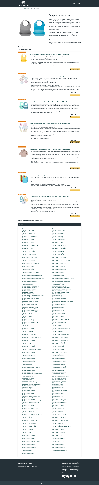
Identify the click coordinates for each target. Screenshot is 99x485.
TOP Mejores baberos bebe (58, 272)
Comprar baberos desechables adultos (30, 272)
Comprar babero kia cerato (28, 366)
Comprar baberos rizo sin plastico (59, 450)
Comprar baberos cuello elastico (29, 431)
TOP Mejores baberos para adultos (59, 248)
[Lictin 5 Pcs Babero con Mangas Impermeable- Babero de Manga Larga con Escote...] (23, 79)
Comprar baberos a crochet (58, 387)
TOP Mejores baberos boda (28, 393)
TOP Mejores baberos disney (28, 352)
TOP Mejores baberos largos (28, 372)
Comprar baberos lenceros (58, 310)
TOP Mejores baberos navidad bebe (60, 420)
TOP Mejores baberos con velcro (29, 334)
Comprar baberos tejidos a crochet (29, 260)
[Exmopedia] (23, 3)
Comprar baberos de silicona (28, 428)
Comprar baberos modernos (28, 305)
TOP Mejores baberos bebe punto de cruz (31, 342)
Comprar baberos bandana (28, 406)
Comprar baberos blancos (27, 259)
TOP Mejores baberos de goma (29, 444)
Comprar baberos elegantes (58, 373)
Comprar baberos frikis (57, 295)
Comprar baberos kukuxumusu (28, 316)
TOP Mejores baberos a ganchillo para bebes (62, 265)
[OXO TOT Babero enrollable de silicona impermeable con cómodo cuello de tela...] (23, 58)
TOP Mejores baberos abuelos (58, 351)
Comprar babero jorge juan (58, 354)
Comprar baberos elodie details (59, 302)
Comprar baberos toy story (58, 231)
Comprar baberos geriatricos (58, 283)
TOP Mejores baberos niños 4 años (59, 280)
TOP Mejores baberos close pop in (29, 424)
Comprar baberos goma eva (58, 408)
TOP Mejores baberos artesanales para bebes (32, 373)
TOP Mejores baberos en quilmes (29, 370)
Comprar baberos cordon (57, 236)
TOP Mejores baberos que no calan (59, 348)
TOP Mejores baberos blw (27, 418)
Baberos (28, 8)
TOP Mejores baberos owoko (58, 358)
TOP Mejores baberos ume (58, 370)
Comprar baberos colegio (27, 284)
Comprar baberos (26, 265)
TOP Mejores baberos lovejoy (28, 340)
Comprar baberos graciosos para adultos (61, 246)
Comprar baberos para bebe (58, 355)
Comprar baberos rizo (27, 417)
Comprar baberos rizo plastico (28, 452)
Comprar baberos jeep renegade (29, 314)
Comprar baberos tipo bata (28, 234)
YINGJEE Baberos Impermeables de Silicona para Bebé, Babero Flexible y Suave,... (50, 196)
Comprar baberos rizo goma (28, 269)
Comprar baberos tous (27, 364)
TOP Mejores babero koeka (58, 316)
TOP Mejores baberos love (28, 443)
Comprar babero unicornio (57, 384)
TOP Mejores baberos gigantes (59, 263)
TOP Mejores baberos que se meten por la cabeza (63, 278)
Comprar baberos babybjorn (58, 275)
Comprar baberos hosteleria (28, 440)
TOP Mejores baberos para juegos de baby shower (33, 295)
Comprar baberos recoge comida (59, 286)
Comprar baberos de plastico (28, 332)
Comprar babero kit (26, 296)
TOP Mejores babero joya (27, 248)
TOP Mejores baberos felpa (28, 290)
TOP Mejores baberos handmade (29, 239)
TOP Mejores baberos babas (58, 293)
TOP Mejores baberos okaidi (58, 393)
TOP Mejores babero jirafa (58, 429)
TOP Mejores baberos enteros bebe (29, 311)
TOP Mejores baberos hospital (28, 438)
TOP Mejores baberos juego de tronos (60, 337)
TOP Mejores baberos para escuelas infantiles (32, 414)
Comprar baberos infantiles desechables (60, 334)
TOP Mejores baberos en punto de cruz (60, 319)
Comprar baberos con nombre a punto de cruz (62, 328)
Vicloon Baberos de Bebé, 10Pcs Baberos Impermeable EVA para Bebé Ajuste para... (50, 123)
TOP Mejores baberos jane (28, 262)
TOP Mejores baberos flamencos (59, 375)
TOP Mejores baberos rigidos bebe (59, 390)
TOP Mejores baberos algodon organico (60, 292)
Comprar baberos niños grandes (59, 361)
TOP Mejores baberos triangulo (59, 257)
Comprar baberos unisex (27, 302)
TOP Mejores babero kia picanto (59, 382)
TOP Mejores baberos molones (28, 399)
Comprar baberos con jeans (58, 349)
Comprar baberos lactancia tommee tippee (31, 396)
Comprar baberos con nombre (58, 239)
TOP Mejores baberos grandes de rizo (60, 376)
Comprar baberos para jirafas (58, 364)
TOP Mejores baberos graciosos (59, 320)
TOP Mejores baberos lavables (28, 390)
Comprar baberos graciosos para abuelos (31, 391)
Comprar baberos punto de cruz (59, 367)
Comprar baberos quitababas (58, 234)
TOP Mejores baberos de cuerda (59, 269)
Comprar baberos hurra (27, 379)
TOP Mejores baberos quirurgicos (29, 287)
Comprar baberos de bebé (27, 432)
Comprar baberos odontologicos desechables (31, 382)
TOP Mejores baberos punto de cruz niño (31, 367)
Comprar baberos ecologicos (28, 268)
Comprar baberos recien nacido (59, 372)
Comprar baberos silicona (57, 329)
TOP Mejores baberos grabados (59, 298)
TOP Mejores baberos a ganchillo (59, 259)
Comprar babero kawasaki (57, 256)
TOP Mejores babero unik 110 (58, 249)
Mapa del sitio (60, 483)
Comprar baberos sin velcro (58, 284)
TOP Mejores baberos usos (58, 444)
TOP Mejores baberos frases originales (30, 263)
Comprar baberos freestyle (58, 253)
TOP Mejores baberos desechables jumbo (61, 391)
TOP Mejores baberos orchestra (29, 323)
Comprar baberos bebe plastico (59, 381)
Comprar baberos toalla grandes (29, 423)
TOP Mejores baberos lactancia (59, 379)
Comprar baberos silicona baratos (29, 369)
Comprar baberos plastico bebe (29, 426)
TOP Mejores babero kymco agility (59, 366)
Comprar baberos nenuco (27, 354)
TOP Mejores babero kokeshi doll (59, 339)
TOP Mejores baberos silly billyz (59, 415)
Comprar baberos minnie (57, 277)
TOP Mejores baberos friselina (28, 319)
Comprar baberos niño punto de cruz (30, 301)
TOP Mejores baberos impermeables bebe (61, 281)
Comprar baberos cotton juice (58, 313)
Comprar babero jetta (26, 415)
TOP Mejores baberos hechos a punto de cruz (62, 243)
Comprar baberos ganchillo (58, 307)
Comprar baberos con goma (58, 299)
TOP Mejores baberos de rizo (58, 266)
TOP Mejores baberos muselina (29, 289)
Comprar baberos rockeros (58, 233)
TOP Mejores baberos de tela (58, 304)
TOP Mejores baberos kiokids (28, 358)
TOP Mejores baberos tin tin (28, 453)
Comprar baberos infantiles (28, 411)
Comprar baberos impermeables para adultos (62, 289)
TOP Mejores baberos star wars (59, 262)
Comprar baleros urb (26, 325)
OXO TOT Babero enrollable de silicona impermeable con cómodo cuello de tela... (49, 54)
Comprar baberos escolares (58, 363)
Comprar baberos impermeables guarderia (31, 402)
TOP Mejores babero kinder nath (59, 378)
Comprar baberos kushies (27, 387)
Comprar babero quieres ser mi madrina (60, 452)
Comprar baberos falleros (27, 329)
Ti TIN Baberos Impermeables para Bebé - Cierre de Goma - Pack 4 (46, 175)
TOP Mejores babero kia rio (28, 253)
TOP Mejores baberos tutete (28, 231)
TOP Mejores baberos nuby (58, 345)
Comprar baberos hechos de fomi (59, 332)
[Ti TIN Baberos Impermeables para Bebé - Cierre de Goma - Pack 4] (23, 178)
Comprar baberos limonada (28, 412)
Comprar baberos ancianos (28, 381)
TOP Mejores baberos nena (58, 405)
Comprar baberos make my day (59, 245)
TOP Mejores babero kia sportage (59, 271)
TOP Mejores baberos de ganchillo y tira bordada (32, 249)
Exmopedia (20, 8)
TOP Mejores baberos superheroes (59, 446)
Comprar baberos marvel (57, 396)
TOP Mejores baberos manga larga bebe (61, 260)
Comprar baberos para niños (28, 228)
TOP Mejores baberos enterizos (29, 280)
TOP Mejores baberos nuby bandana (30, 408)
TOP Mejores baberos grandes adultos (30, 298)
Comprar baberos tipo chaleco (28, 376)
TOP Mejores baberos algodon (58, 237)
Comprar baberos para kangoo (58, 331)
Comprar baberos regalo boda (58, 397)
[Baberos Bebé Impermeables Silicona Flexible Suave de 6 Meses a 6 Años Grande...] (23, 105)
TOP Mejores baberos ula (57, 242)
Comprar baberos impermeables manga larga (31, 349)
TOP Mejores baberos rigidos (58, 388)
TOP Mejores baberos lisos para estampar (61, 287)
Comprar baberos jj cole (27, 283)
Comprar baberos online (57, 423)
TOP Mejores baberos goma (58, 434)
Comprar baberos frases (27, 351)
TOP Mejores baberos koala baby (59, 290)
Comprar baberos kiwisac (57, 296)
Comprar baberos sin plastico (28, 331)
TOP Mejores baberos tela (57, 406)
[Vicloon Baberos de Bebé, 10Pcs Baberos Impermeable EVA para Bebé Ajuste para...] (23, 127)
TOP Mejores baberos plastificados (59, 428)
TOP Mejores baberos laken (28, 293)
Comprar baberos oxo (26, 240)
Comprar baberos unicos (27, 292)
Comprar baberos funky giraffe (58, 254)
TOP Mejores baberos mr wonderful (29, 304)
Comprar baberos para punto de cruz (30, 307)
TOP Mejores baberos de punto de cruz (30, 409)
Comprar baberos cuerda (27, 277)
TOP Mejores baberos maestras (59, 417)
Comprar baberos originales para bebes (60, 342)
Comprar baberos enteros (27, 429)
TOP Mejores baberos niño (58, 274)
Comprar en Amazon (75, 69)
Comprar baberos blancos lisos (29, 348)
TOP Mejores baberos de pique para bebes (31, 441)
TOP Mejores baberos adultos (28, 435)
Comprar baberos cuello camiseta (29, 271)
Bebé (74, 3)
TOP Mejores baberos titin (57, 323)
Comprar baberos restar (27, 336)
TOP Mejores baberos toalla (28, 320)
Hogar (79, 3)
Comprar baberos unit (26, 403)
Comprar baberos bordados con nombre (30, 237)
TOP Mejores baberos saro (28, 256)
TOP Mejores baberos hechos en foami (30, 363)
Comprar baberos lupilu (57, 422)
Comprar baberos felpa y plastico (59, 322)
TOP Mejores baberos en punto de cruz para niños (33, 278)
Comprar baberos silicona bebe (29, 254)
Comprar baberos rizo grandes (58, 438)
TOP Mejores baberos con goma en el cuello (61, 360)
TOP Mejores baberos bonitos (58, 447)
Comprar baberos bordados (28, 378)
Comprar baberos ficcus (57, 412)
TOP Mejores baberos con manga (29, 257)
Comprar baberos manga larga (28, 361)
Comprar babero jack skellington (59, 414)
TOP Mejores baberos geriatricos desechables (32, 357)
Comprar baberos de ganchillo (58, 240)
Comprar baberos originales (58, 251)
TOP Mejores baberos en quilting (29, 360)
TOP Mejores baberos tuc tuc (28, 242)
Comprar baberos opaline (57, 411)
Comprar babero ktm (26, 434)
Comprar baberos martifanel (28, 230)
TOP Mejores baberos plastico (28, 266)
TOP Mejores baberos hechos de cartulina (31, 245)
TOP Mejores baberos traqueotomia (29, 317)
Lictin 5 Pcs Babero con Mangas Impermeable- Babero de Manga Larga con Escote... (50, 76)
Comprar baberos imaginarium (28, 233)
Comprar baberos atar (27, 388)
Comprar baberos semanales (58, 400)
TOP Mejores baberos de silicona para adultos (62, 418)
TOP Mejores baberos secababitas (29, 236)
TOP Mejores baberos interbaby (59, 399)
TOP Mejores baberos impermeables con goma (32, 275)
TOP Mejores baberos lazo (28, 299)
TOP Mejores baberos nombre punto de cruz (31, 337)
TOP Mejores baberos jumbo (58, 343)
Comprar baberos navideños (58, 268)
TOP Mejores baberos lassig (58, 317)
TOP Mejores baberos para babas (59, 352)
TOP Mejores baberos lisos (28, 449)
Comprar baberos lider (57, 325)
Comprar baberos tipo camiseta (59, 305)
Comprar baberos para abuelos (58, 385)
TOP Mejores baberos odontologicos (30, 310)
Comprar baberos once (27, 450)
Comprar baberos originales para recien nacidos (62, 301)
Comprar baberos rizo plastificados (59, 402)
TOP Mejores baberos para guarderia (30, 281)
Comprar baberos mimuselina (28, 446)
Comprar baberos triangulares (28, 251)
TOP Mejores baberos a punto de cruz (60, 409)
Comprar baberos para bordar (58, 326)
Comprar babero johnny (57, 424)
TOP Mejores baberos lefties (28, 405)
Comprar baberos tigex (27, 343)
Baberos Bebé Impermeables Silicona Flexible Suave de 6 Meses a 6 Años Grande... (50, 101)
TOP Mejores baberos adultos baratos (30, 322)
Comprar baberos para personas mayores (31, 437)
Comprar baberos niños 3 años (58, 369)
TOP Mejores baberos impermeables (60, 340)
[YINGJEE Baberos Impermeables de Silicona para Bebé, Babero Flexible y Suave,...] (23, 200)
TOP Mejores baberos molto (28, 243)
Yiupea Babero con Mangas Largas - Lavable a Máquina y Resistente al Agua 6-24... (50, 149)
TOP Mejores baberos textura (28, 394)
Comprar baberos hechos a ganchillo (30, 345)
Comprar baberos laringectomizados (60, 357)
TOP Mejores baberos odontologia (59, 311)
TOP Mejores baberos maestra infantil (30, 420)
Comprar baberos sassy (57, 437)
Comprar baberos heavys (57, 314)
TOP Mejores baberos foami (58, 435)
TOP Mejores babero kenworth (28, 422)
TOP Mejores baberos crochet (58, 432)
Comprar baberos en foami (58, 346)
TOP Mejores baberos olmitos (28, 346)
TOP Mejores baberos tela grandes (29, 339)
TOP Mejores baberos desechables (29, 308)
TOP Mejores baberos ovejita (58, 308)
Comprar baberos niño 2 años (58, 230)
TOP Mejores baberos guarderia (29, 447)
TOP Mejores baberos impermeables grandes (32, 400)
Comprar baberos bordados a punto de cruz (61, 426)
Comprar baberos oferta (57, 443)
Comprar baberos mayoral (27, 313)
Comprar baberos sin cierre (58, 441)
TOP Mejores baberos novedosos (59, 431)
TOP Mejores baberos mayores (59, 228)
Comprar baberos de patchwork (29, 375)
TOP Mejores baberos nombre (58, 440)
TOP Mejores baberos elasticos (59, 449)
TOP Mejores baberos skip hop (28, 397)
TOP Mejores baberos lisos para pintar (60, 403)
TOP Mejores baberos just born (59, 336)
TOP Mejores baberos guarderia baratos (30, 286)
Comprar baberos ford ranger (28, 355)
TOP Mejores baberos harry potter (29, 385)
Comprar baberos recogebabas (28, 246)
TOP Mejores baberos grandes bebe (30, 274)
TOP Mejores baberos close (28, 328)
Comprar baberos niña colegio (28, 326)
